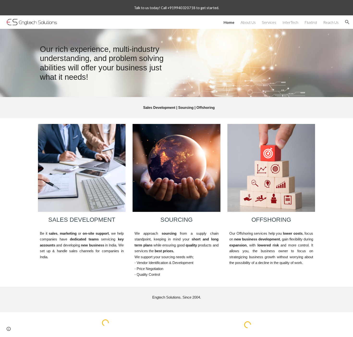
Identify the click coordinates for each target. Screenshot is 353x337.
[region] (176, 7)
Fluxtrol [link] (310, 22)
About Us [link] (248, 22)
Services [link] (269, 22)
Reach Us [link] (331, 22)
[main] (105, 63)
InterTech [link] (290, 22)
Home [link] (229, 22)
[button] (347, 22)
